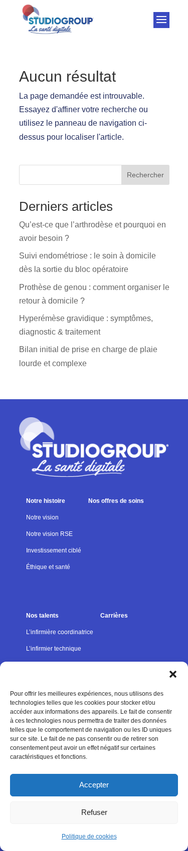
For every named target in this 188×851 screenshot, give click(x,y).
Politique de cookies (89, 836)
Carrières (114, 615)
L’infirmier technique (53, 648)
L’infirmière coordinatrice (59, 632)
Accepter (94, 784)
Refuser (94, 812)
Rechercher (145, 175)
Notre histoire (45, 500)
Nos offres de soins (116, 500)
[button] (173, 674)
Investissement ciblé (53, 550)
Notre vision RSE (49, 533)
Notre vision (42, 517)
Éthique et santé (48, 567)
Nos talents (42, 615)
